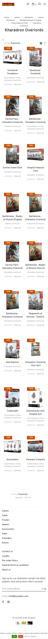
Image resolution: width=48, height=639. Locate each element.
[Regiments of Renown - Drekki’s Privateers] (35, 301)
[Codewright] (12, 398)
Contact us (7, 551)
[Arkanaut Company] (35, 447)
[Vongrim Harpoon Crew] (35, 155)
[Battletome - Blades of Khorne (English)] (12, 204)
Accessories (8, 529)
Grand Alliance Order (19, 23)
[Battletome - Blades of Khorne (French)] (35, 252)
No (21, 637)
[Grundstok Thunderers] (12, 58)
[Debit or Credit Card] (30, 624)
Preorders (7, 538)
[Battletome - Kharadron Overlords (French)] (12, 301)
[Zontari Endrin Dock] (12, 155)
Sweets (5, 524)
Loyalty (5, 556)
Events (5, 543)
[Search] (39, 4)
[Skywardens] (12, 447)
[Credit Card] (18, 624)
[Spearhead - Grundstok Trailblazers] (35, 58)
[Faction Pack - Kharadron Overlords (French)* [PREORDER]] (12, 106)
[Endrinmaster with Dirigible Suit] (35, 398)
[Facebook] (3, 602)
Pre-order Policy (10, 560)
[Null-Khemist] (12, 350)
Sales (4, 533)
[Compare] (28, 4)
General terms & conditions (15, 565)
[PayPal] (24, 624)
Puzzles (5, 520)
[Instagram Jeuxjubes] (8, 602)
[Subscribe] (43, 589)
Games (17, 17)
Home (6, 17)
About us (6, 570)
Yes (14, 637)
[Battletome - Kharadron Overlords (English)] (35, 106)
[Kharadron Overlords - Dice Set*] (35, 350)
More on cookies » (30, 637)
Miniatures (29, 17)
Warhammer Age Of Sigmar (31, 20)
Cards (5, 515)
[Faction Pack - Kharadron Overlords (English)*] (12, 252)
